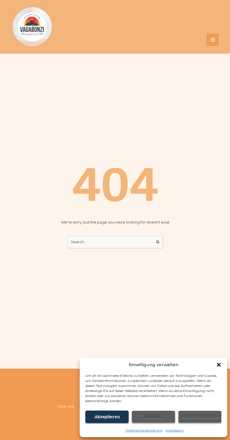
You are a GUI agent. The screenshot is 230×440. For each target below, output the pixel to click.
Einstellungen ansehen (201, 416)
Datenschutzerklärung (144, 430)
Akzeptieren (107, 416)
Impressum (174, 430)
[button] (219, 365)
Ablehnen (154, 416)
